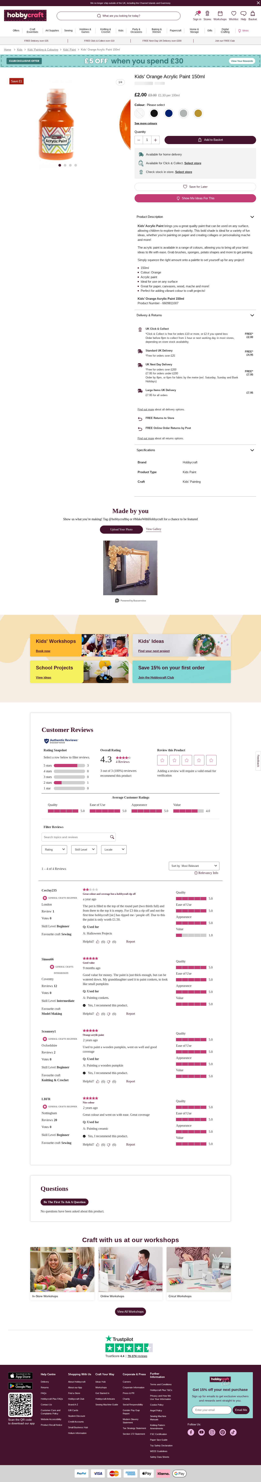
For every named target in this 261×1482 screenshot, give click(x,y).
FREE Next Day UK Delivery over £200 (162, 41)
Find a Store (74, 1393)
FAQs (43, 1393)
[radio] (139, 113)
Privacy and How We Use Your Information (160, 1397)
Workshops (101, 1387)
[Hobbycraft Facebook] (191, 1432)
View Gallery (153, 529)
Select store (192, 163)
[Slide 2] (65, 165)
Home (7, 49)
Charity (126, 1399)
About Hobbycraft (76, 1382)
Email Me (241, 1409)
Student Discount (76, 1416)
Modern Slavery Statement (130, 1421)
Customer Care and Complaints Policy (50, 1412)
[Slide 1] (59, 165)
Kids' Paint (69, 49)
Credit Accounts (76, 1421)
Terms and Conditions (161, 1384)
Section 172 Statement (134, 1434)
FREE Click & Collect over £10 (99, 41)
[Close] (258, 2)
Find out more (146, 409)
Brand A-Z (73, 1404)
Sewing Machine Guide (106, 1404)
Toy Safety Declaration (161, 1445)
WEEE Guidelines (158, 1451)
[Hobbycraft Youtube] (201, 1432)
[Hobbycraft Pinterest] (222, 1432)
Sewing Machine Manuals (158, 1418)
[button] (56, 124)
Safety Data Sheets (159, 1457)
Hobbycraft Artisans (105, 1399)
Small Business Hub (78, 1427)
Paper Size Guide (158, 1440)
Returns (45, 1387)
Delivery (45, 1382)
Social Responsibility (133, 1404)
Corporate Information (133, 1387)
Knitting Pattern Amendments (157, 1427)
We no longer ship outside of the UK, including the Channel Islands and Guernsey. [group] (130, 3)
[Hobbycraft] (25, 17)
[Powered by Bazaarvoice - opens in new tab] (130, 601)
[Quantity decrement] (139, 140)
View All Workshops (130, 1311)
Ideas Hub (100, 1382)
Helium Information (77, 1433)
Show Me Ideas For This (198, 198)
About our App (75, 1387)
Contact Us (46, 1404)
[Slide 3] (70, 165)
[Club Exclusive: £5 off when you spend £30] (130, 60)
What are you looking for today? (121, 15)
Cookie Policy (157, 1405)
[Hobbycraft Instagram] (212, 1432)
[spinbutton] (147, 140)
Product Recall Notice (51, 1425)
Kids (19, 49)
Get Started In (102, 1393)
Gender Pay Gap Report (131, 1412)
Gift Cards (73, 1410)
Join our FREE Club (225, 41)
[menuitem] (16, 31)
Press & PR (128, 1393)
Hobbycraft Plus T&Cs (161, 1390)
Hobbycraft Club (76, 1399)
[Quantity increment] (155, 140)
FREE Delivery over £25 (36, 41)
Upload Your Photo (121, 529)
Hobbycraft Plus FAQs (52, 1399)
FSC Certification (158, 1434)
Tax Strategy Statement (134, 1428)
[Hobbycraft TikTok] (233, 1432)
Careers (127, 1382)
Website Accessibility (51, 1419)
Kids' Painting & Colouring (43, 49)
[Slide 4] (75, 165)
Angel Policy (156, 1410)
